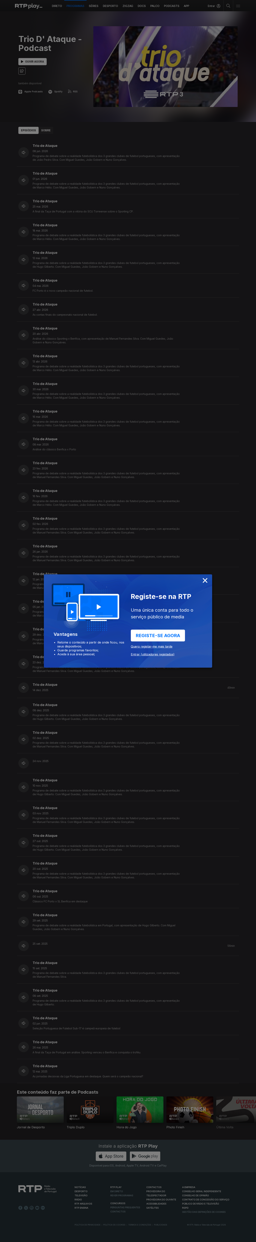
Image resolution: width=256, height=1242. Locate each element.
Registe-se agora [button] (158, 635)
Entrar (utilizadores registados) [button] (152, 654)
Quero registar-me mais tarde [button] (151, 646)
